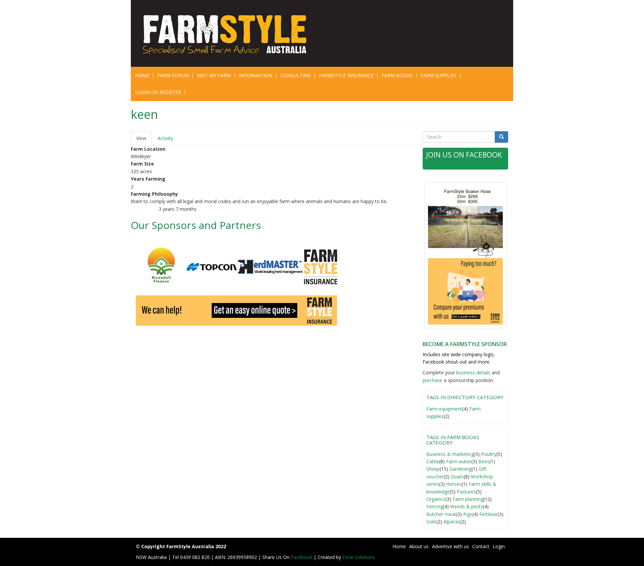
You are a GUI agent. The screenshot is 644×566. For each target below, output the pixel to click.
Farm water (458, 461)
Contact (480, 546)
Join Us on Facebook (464, 154)
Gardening (460, 469)
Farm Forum (173, 75)
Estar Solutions (358, 557)
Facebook (302, 557)
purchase (432, 380)
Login (499, 546)
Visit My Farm (214, 75)
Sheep (433, 469)
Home (142, 75)
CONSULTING (295, 75)
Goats (457, 476)
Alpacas (451, 521)
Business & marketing (450, 454)
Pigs (467, 514)
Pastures (466, 491)
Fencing (434, 506)
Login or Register (158, 92)
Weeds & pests (466, 506)
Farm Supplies (439, 75)
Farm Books (397, 75)
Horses (454, 484)
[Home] (229, 33)
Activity (165, 138)
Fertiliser (488, 514)
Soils (431, 521)
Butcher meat (441, 514)
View (144, 140)
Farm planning (467, 499)
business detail (472, 372)
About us (419, 546)
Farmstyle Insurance (346, 75)
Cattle (432, 461)
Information (255, 75)
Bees (483, 461)
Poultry (488, 454)
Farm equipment (444, 409)
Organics (435, 499)
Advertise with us (450, 546)
